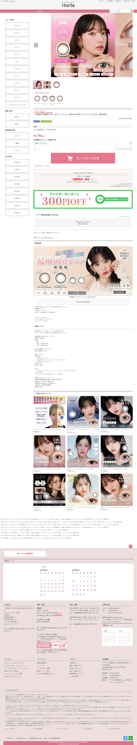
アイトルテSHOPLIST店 (112, 728)
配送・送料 (41, 604)
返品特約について (81, 624)
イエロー (17, 83)
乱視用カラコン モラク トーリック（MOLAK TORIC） (83, 299)
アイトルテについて (11, 690)
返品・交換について (76, 671)
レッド (17, 76)
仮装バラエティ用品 (11, 671)
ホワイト (17, 97)
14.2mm (17, 177)
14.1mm (17, 169)
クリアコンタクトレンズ (17, 105)
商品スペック (39, 326)
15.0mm (17, 213)
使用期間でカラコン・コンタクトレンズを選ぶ (31, 524)
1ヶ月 (17, 150)
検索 (131, 11)
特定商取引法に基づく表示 (38, 738)
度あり (17, 124)
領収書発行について (76, 674)
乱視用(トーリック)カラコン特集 (21, 532)
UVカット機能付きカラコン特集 (21, 535)
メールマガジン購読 (43, 668)
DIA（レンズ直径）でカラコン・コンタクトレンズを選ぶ (33, 522)
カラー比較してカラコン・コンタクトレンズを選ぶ (32, 527)
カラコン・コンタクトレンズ (12, 519)
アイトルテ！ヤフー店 (62, 728)
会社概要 (105, 659)
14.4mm (17, 191)
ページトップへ (130, 546)
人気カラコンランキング (12, 676)
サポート (73, 659)
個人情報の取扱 (55, 738)
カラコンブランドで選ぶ (26, 519)
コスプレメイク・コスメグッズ (14, 665)
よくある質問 (73, 676)
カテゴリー (8, 659)
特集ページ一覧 (8, 532)
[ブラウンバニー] (37, 96)
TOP (2, 519)
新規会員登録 (41, 663)
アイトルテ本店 (10, 728)
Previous (36, 45)
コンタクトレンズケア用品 (13, 674)
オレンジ (17, 90)
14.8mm (17, 205)
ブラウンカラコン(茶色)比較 (52, 527)
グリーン (17, 54)
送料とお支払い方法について (20, 628)
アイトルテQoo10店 (86, 728)
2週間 (17, 143)
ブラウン (17, 26)
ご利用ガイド (73, 663)
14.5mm (17, 198)
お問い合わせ (22, 738)
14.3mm (17, 184)
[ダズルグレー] (59, 96)
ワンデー (17, 136)
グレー (17, 40)
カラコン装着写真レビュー (46, 674)
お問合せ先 (106, 604)
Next (130, 45)
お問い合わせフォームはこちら (112, 617)
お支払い (8, 604)
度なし (17, 117)
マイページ (41, 659)
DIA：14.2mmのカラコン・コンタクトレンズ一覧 (61, 522)
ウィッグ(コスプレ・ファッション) (16, 668)
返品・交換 (73, 604)
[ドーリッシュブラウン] (52, 96)
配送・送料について (76, 665)
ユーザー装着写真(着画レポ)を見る (82, 215)
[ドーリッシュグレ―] (44, 96)
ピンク (17, 47)
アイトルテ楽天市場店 (37, 728)
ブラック (17, 33)
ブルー (17, 61)
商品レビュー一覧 (43, 671)
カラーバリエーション (42, 93)
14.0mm (17, 162)
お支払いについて (75, 668)
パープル (17, 69)
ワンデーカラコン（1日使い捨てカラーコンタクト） (56, 524)
